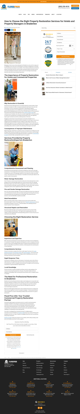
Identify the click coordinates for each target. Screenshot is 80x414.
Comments (21, 353)
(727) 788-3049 (67, 387)
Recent (46, 72)
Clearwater (52, 365)
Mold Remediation (40, 363)
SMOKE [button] (33, 14)
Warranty (24, 365)
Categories (58, 72)
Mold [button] (24, 14)
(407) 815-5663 (49, 396)
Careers (65, 372)
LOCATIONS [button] (58, 14)
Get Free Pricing (65, 56)
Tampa (51, 372)
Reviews (65, 370)
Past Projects (66, 374)
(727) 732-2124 (31, 387)
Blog (23, 370)
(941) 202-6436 (13, 387)
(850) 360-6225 (31, 396)
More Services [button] (39, 14)
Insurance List (75, 8)
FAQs (24, 372)
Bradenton (52, 363)
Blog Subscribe (13, 334)
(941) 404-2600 (13, 396)
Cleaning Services (40, 374)
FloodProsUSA (8, 27)
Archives (70, 72)
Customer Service (26, 367)
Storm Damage (39, 367)
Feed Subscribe (31, 334)
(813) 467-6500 (49, 387)
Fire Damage (38, 370)
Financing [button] (47, 14)
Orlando (51, 367)
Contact (24, 363)
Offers (65, 367)
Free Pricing (75, 5)
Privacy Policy (14, 348)
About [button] (53, 14)
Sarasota (52, 370)
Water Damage (39, 365)
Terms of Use (68, 64)
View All (51, 374)
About (65, 363)
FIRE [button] (29, 14)
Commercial (38, 372)
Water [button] (20, 14)
